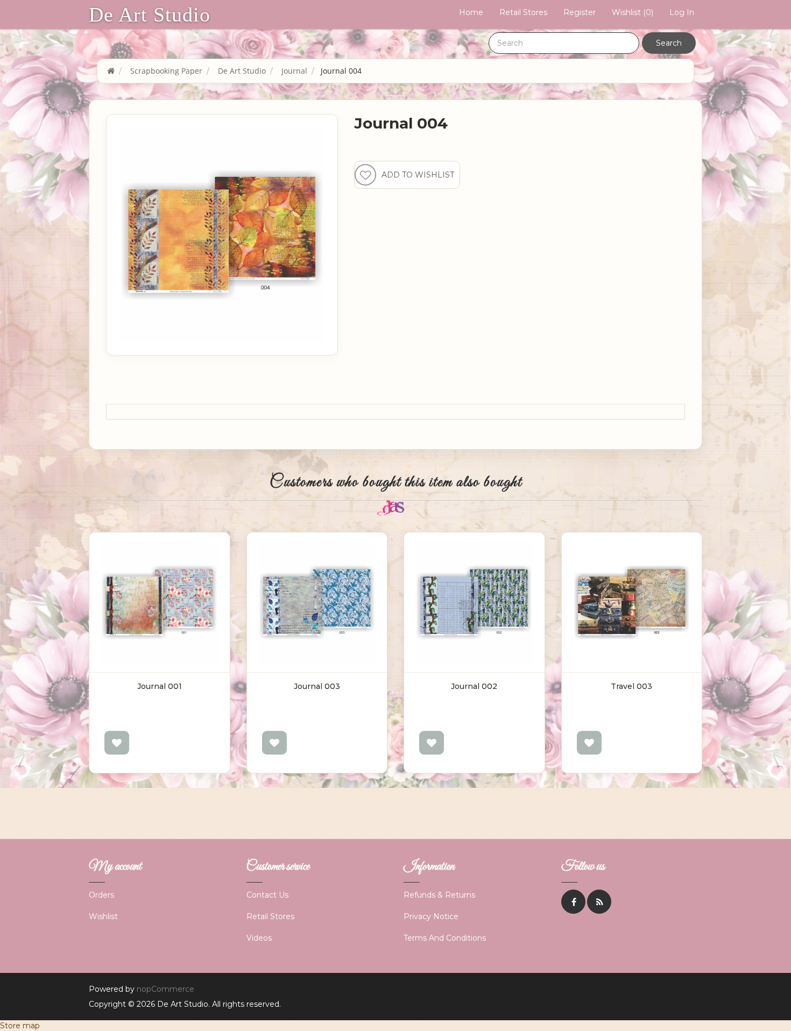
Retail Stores (523, 12)
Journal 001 (159, 686)
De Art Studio (149, 14)
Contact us (267, 895)
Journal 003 (317, 686)
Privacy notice (431, 916)
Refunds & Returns (439, 895)
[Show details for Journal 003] (317, 602)
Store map (20, 1025)
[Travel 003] (632, 602)
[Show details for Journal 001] (159, 602)
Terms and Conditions (445, 938)
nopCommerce (165, 989)
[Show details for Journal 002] (474, 602)
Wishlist (103, 916)
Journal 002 (474, 686)
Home (471, 12)
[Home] (111, 71)
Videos (259, 938)
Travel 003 (631, 686)
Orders (101, 895)
